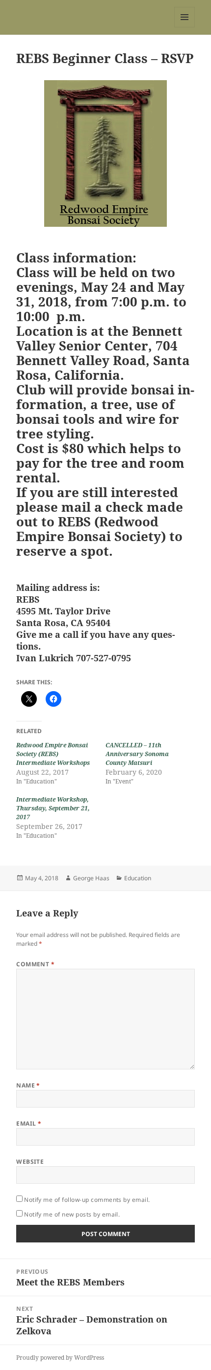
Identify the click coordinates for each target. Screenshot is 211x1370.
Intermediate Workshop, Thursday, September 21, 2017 (53, 808)
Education (137, 878)
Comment (35, 964)
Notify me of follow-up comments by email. (87, 1200)
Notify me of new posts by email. (72, 1214)
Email (28, 1123)
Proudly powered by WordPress (60, 1357)
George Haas (91, 878)
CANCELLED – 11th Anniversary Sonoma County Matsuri (137, 754)
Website (30, 1161)
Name (28, 1085)
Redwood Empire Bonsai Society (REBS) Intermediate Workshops (53, 754)
